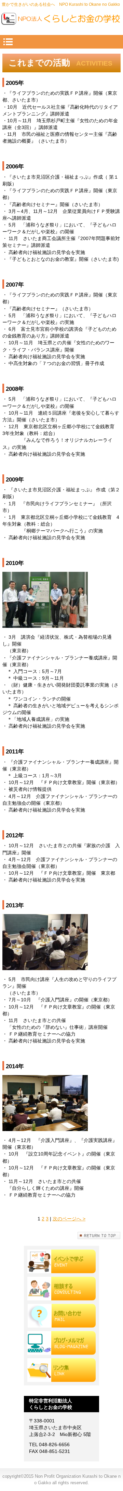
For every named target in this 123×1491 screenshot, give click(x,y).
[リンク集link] (61, 1370)
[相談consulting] (61, 1289)
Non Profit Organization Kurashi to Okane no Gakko (61, 20)
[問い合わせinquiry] (61, 1316)
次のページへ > (69, 1218)
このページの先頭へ (99, 1235)
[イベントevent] (61, 1261)
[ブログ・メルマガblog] (61, 1343)
